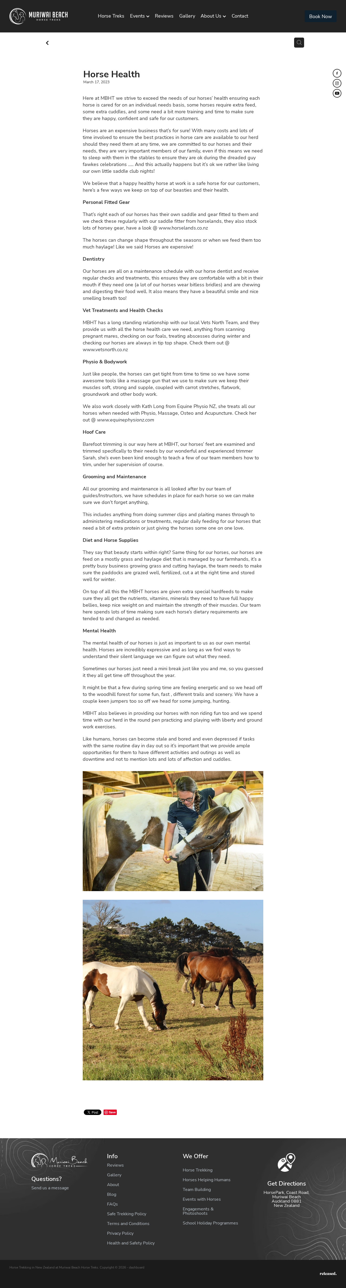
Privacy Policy (120, 1233)
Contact (240, 15)
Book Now (320, 16)
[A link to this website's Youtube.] (337, 93)
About (113, 1184)
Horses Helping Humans (207, 1180)
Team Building (197, 1189)
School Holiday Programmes (210, 1223)
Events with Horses (202, 1199)
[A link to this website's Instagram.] (337, 83)
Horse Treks (111, 15)
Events (138, 15)
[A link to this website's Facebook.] (337, 73)
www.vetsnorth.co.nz (105, 349)
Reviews (164, 15)
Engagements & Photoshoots (198, 1211)
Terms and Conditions (128, 1223)
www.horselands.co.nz (183, 227)
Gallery (187, 15)
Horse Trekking (197, 1170)
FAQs (112, 1204)
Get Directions (286, 1183)
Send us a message (50, 1188)
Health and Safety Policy (131, 1243)
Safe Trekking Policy (126, 1214)
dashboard (136, 1267)
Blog (111, 1194)
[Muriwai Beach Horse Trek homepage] (42, 16)
